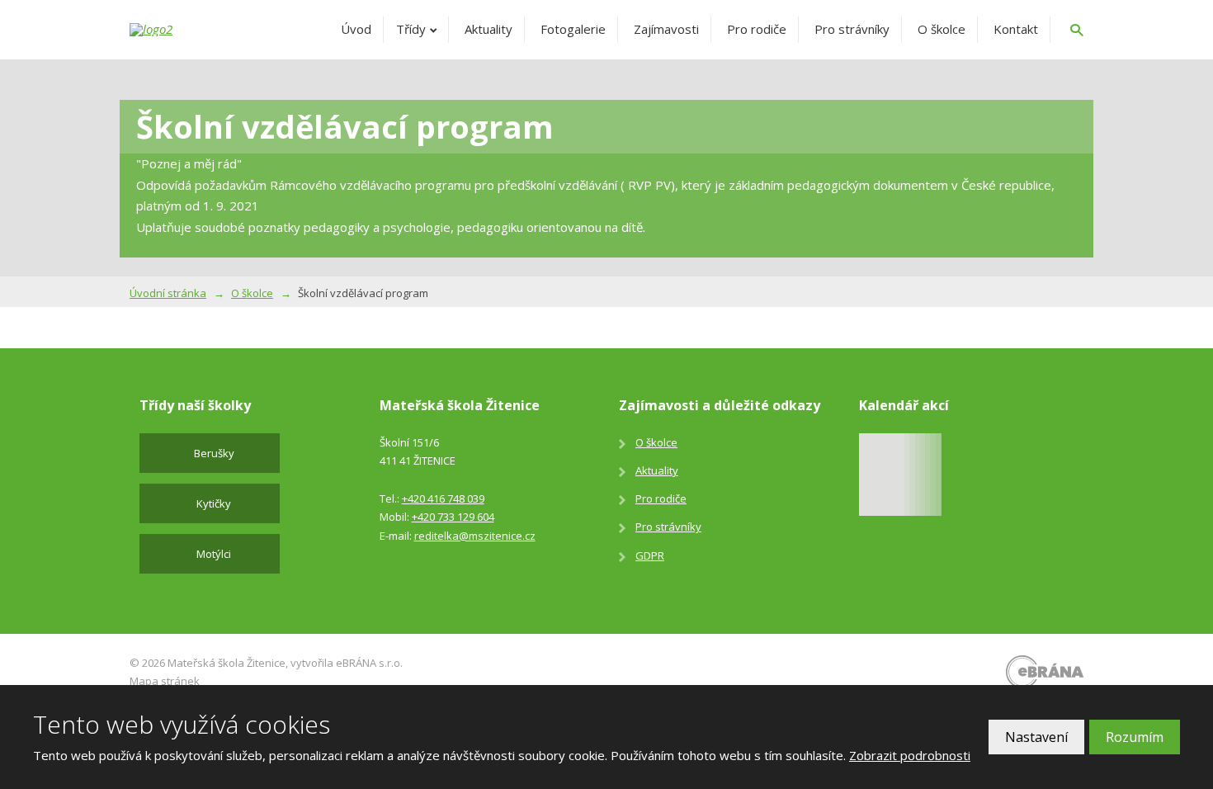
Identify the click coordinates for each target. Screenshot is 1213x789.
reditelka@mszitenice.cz (475, 535)
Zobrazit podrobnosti (909, 755)
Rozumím (1134, 737)
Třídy (411, 29)
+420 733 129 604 (453, 516)
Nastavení (1036, 737)
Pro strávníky (852, 29)
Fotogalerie (573, 29)
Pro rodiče (756, 29)
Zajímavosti (666, 29)
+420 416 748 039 (443, 498)
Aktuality (488, 29)
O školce (941, 29)
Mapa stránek (165, 680)
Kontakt (1016, 29)
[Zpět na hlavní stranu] (191, 29)
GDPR (649, 555)
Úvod (356, 29)
